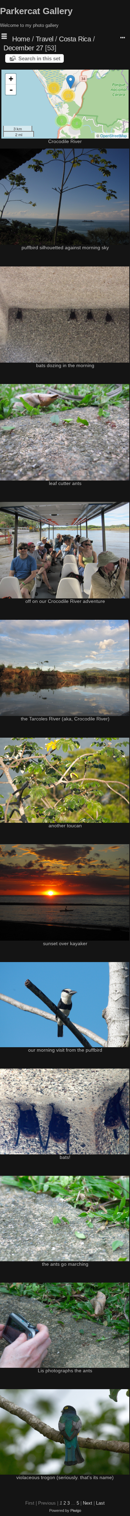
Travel (44, 39)
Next (87, 1503)
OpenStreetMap (113, 135)
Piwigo (75, 1510)
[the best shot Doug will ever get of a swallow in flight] (70, 82)
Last (100, 1503)
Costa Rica (75, 39)
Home (21, 39)
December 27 (23, 48)
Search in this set (39, 58)
